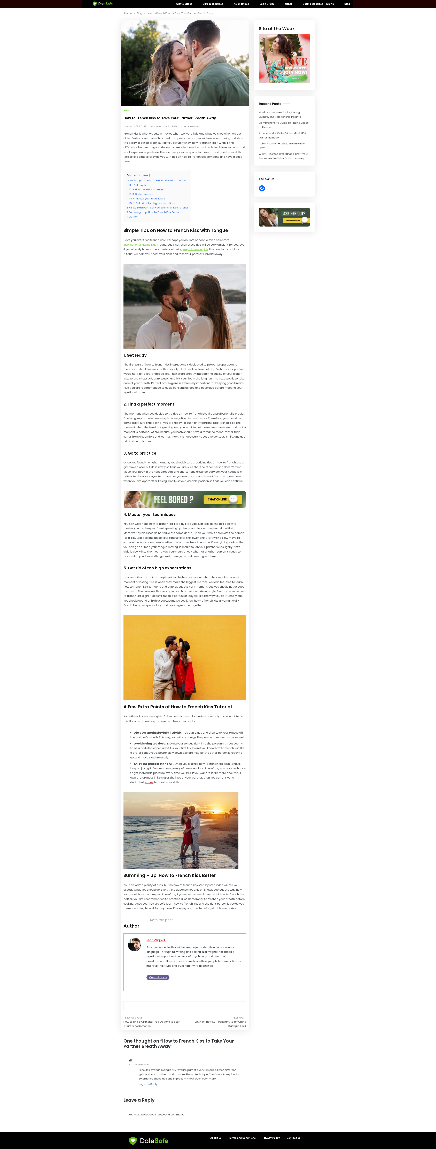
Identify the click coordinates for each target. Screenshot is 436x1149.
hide (145, 175)
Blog (347, 3)
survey (149, 782)
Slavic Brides (184, 3)
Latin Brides (267, 3)
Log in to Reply (148, 1084)
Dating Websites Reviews (318, 3)
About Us (216, 1137)
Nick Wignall (192, 126)
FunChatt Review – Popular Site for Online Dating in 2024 (220, 1024)
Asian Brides (241, 3)
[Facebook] (262, 188)
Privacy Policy (271, 1137)
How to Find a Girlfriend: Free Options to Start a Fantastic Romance (152, 1024)
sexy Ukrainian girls (195, 249)
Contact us (293, 1137)
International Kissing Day (139, 245)
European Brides (213, 3)
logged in (151, 1114)
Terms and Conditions (242, 1137)
